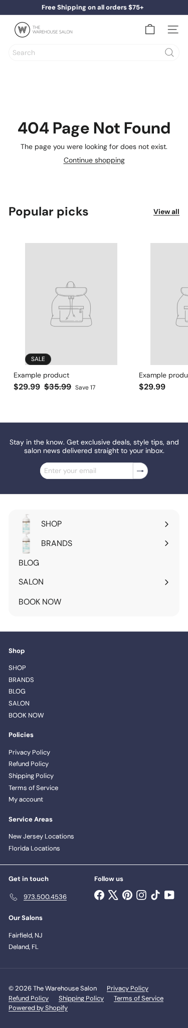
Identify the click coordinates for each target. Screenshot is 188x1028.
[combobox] (94, 52)
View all (166, 212)
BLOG (17, 691)
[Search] (169, 52)
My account (26, 799)
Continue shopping (94, 160)
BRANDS (21, 680)
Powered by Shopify (38, 1008)
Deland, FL (24, 946)
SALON (19, 703)
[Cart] (149, 29)
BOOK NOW (26, 715)
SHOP (17, 668)
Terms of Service (33, 788)
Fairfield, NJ (26, 935)
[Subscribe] (140, 470)
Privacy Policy (29, 752)
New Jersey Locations (41, 836)
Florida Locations (34, 848)
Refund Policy (29, 764)
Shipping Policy (31, 776)
